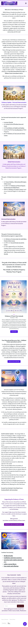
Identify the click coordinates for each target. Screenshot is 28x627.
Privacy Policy (12, 619)
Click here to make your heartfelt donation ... (14, 524)
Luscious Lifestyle (8, 122)
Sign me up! (20, 606)
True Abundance (19, 130)
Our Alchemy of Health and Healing (15, 128)
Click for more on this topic (14, 361)
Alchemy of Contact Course (16, 189)
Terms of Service (4, 619)
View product (14, 331)
